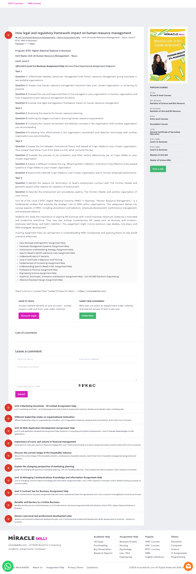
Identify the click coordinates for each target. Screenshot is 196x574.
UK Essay (98, 541)
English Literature (154, 557)
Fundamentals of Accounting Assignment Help (42, 263)
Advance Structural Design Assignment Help (41, 280)
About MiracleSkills (18, 567)
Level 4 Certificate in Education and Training (40, 260)
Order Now (88, 315)
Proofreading (100, 545)
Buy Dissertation (102, 549)
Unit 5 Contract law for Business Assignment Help (41, 491)
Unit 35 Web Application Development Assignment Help (45, 428)
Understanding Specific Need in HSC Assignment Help (45, 266)
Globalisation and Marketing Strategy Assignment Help (46, 250)
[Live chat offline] (188, 566)
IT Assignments (179, 553)
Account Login (29, 315)
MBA (147, 553)
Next (32, 43)
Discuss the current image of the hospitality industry (43, 453)
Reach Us (38, 567)
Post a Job (158, 169)
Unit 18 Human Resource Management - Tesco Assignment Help (48, 37)
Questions (92, 567)
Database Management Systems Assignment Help (44, 246)
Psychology (126, 549)
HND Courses (152, 541)
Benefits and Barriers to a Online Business (37, 502)
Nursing (124, 545)
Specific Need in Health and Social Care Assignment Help (47, 253)
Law (122, 553)
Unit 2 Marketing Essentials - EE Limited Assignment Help (45, 406)
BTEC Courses (152, 549)
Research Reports (103, 553)
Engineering (126, 557)
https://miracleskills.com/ (92, 291)
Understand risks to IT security (34, 256)
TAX (128, 553)
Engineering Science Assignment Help (38, 273)
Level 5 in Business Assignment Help (45, 66)
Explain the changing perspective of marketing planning (44, 466)
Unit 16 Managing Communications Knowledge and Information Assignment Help (58, 477)
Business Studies (128, 541)
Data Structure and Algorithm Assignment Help (42, 243)
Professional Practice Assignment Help (38, 270)
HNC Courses (152, 545)
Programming (178, 557)
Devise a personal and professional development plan (43, 516)
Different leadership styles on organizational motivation (45, 417)
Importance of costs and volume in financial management (45, 442)
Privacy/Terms (75, 567)
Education (176, 541)
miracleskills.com (17, 545)
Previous (19, 43)
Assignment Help (55, 567)
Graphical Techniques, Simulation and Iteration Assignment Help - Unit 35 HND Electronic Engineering (69, 276)
